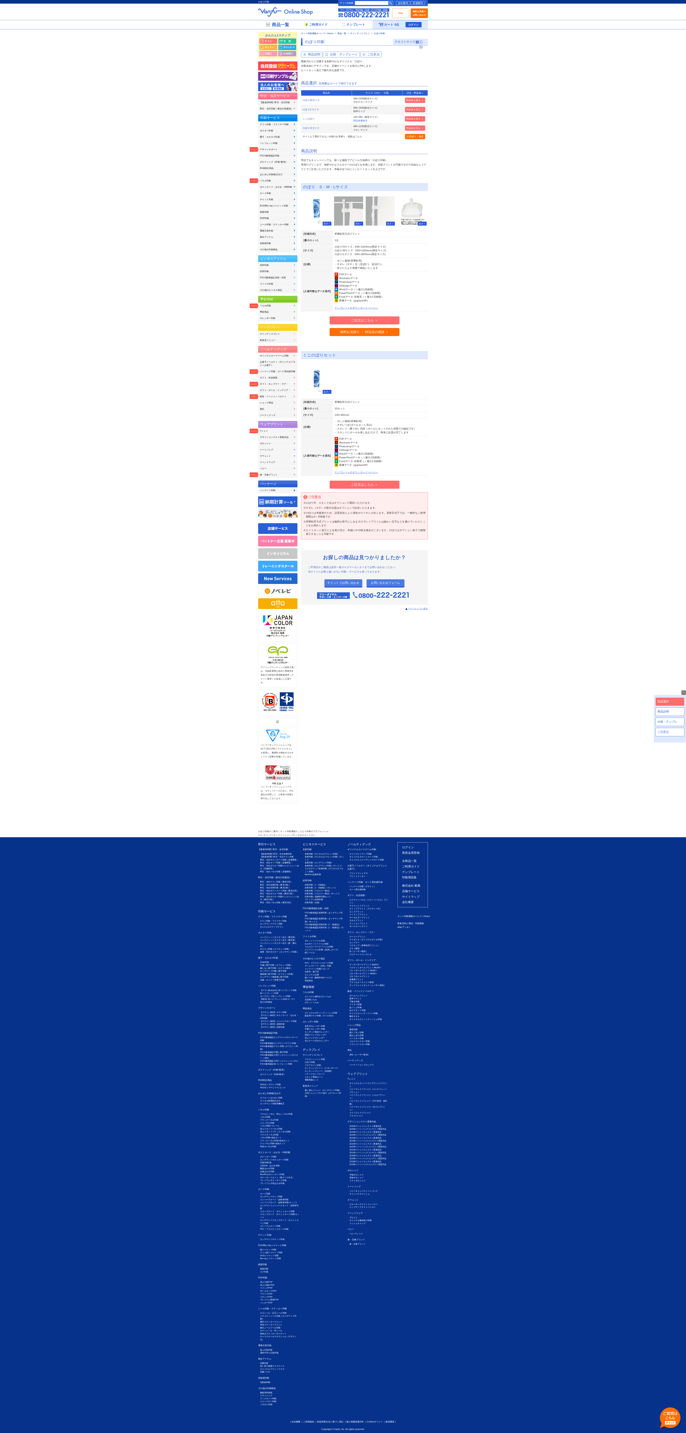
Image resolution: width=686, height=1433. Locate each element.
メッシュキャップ (357, 1223)
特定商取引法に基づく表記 (330, 1421)
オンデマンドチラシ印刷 (271, 924)
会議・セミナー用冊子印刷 (272, 980)
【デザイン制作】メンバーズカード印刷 (278, 1021)
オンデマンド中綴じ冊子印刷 (273, 971)
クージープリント (357, 937)
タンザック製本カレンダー (317, 1032)
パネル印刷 (265, 180)
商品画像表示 (360, 120)
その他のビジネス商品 (271, 290)
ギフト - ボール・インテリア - (275, 390)
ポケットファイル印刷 (315, 941)
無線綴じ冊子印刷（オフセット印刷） (277, 974)
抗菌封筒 (264, 1363)
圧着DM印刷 (265, 1162)
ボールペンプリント (358, 996)
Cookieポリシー (375, 1421)
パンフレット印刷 (269, 143)
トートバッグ (266, 449)
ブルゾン (353, 1217)
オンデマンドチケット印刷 (272, 1239)
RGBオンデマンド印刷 (270, 1084)
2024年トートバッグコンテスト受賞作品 (367, 1135)
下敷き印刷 (354, 1001)
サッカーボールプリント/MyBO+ (364, 964)
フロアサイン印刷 (313, 1065)
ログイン (413, 24)
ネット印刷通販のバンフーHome (317, 33)
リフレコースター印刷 (359, 1044)
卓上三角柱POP (267, 1285)
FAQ (401, 13)
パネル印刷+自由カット (271, 1137)
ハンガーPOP (266, 1303)
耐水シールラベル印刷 (270, 1328)
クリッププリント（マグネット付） (365, 908)
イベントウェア (267, 462)
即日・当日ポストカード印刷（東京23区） (279, 891)
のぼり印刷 (310, 1062)
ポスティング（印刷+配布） (274, 162)
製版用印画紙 (266, 1393)
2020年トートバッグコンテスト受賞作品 (367, 1158)
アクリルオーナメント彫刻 (361, 982)
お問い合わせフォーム (385, 582)
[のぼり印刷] (316, 211)
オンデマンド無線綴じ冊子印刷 (274, 977)
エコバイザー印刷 (268, 1401)
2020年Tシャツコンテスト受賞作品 (365, 1156)
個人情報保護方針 (355, 1421)
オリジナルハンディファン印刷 (363, 1013)
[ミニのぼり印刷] (316, 379)
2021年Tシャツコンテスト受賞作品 (365, 1150)
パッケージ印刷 (267, 490)
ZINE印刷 (264, 962)
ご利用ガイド (411, 866)
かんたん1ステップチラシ (272, 927)
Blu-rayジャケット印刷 (270, 1258)
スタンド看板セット (314, 1077)
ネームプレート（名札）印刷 (318, 966)
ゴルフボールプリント (359, 976)
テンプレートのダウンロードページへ (356, 308)
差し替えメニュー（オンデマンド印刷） (323, 1090)
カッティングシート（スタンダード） (322, 1068)
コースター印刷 (356, 1038)
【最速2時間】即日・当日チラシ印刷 (277, 857)
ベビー (263, 468)
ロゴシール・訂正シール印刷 (273, 1313)
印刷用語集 (409, 877)
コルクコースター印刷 (359, 1041)
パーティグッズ (267, 415)
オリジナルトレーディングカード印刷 (366, 860)
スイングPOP (266, 1288)
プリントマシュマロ (358, 873)
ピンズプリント (356, 912)
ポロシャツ (265, 443)
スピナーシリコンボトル (360, 954)
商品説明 (314, 54)
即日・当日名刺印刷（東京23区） (275, 885)
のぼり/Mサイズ (311, 100)
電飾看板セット (312, 1080)
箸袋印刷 (353, 1029)
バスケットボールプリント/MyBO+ (365, 967)
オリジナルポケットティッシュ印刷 (321, 1013)
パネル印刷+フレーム (269, 1126)
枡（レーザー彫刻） (358, 951)
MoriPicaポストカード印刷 (272, 1174)
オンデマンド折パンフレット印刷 (275, 996)
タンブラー (354, 942)
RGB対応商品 (267, 168)
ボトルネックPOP (268, 1291)
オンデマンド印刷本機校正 (272, 1104)
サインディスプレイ (360, 33)
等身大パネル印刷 (268, 1146)
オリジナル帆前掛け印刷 (360, 1220)
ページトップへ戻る (418, 608)
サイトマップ (411, 896)
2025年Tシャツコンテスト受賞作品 (365, 1126)
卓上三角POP (266, 1282)
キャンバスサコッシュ (359, 1194)
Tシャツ (264, 431)
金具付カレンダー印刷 (315, 1026)
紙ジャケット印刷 (268, 1250)
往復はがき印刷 (267, 1171)
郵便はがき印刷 (267, 1168)
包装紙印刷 (265, 243)
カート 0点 (391, 24)
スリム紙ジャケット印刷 (271, 1252)
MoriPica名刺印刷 (313, 874)
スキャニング (266, 1395)
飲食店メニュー (267, 340)
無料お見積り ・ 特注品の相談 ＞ (364, 332)
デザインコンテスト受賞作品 (274, 437)
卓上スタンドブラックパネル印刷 (275, 1132)
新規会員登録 (411, 852)
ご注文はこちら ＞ (364, 320)
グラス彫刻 (354, 948)
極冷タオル (354, 1016)
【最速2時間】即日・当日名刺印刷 (276, 854)
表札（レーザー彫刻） (359, 1055)
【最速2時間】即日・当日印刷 (275, 102)
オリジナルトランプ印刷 (360, 854)
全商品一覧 (409, 860)
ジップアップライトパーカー (362, 1207)
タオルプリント (356, 920)
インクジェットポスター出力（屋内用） (278, 937)
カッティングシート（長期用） (319, 1071)
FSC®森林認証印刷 (269, 155)
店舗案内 (418, 3)
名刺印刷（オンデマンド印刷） (319, 863)
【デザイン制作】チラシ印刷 (273, 1012)
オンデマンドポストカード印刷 (274, 1160)
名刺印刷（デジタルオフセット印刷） (322, 854)
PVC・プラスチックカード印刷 (274, 1229)
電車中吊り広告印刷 (269, 1353)
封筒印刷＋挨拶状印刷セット (318, 897)
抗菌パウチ (265, 1372)
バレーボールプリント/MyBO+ (363, 970)
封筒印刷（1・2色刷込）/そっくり (320, 888)
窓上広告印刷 (266, 1350)
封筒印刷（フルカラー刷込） (318, 891)
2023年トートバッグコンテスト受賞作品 (367, 1141)
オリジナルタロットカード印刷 (363, 857)
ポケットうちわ (312, 1002)
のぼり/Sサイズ (311, 128)
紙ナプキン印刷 (356, 1032)
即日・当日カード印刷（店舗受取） (276, 863)
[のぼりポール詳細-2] (380, 211)
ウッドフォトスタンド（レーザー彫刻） (367, 985)
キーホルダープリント (359, 917)
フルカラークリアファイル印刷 (319, 947)
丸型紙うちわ (311, 999)
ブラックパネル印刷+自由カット (275, 1141)
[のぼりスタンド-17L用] (412, 211)
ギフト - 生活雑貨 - (269, 377)
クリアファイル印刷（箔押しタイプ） (322, 950)
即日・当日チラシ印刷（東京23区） (276, 882)
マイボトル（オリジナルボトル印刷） (366, 939)
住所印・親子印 (312, 972)
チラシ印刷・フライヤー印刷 (274, 124)
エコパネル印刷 (267, 1123)
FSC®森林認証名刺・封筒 (273, 277)
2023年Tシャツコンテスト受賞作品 (365, 1138)
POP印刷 (264, 218)
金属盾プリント (356, 979)
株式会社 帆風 (411, 885)
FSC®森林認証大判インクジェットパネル (279, 1061)
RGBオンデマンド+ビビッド (273, 1087)
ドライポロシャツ (357, 1181)
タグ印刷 (264, 1272)
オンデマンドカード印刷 (271, 1196)
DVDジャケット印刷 (269, 1255)
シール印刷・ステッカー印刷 (274, 224)
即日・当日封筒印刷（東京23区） (275, 888)
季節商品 (264, 312)
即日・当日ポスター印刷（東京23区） (277, 893)
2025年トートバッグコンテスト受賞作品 (367, 1129)
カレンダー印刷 (267, 318)
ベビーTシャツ (356, 1234)
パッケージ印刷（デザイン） (362, 886)
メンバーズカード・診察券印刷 (274, 1199)
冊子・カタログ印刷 (270, 137)
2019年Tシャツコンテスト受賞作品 (365, 1161)
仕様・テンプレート (344, 54)
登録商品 (309, 981)
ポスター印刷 (266, 130)
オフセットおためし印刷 (271, 1098)
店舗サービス (411, 891)
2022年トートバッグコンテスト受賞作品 (367, 1147)
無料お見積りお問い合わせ (419, 13)
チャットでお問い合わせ (343, 582)
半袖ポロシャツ (356, 1175)
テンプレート (411, 872)
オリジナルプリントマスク (272, 1369)
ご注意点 (373, 54)
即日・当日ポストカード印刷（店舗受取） (279, 860)
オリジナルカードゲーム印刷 (274, 355)
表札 (262, 409)
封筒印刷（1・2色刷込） (316, 885)
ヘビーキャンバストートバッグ (363, 1191)
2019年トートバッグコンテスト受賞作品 (367, 1164)
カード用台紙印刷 (357, 889)
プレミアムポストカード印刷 (273, 1180)
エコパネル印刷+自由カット (272, 1143)
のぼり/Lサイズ (311, 109)
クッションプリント (358, 923)
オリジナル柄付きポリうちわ (318, 996)
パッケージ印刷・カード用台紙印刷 (277, 371)
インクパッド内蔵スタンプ (317, 969)
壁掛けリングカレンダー (316, 1035)
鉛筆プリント (355, 998)
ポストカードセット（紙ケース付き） (277, 1177)
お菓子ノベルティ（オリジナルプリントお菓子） (277, 363)
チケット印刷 (266, 199)
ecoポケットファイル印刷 (316, 944)
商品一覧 (341, 33)
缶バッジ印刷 (355, 1007)
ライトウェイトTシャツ (360, 1113)
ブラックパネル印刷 (269, 1120)
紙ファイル (310, 952)
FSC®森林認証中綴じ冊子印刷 (274, 1052)
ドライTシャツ (356, 1116)
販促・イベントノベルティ (273, 396)
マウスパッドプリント (359, 906)
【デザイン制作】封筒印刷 (272, 1027)
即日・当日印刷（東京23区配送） (276, 108)
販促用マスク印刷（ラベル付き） (320, 1016)
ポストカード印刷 (268, 1157)
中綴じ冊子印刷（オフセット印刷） (276, 965)
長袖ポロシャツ (356, 1178)
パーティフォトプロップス (361, 1065)
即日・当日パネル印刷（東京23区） (276, 902)
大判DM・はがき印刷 (269, 1166)
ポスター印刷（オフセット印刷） (275, 949)
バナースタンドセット (315, 1074)
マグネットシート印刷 (315, 1059)
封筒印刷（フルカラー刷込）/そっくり (322, 893)
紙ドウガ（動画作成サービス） (319, 977)
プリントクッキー (357, 876)
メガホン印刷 (266, 1404)
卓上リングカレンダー (315, 1038)
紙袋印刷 (264, 212)
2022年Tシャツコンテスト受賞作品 (365, 1144)
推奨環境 (390, 1421)
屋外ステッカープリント (271, 1322)
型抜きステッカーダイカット (273, 1334)
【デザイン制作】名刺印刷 (272, 1024)
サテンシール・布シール (271, 1331)
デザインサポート (269, 149)
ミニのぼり (309, 118)
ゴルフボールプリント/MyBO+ (363, 973)
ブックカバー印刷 (268, 1398)
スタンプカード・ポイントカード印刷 (277, 1211)
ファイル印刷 (266, 284)
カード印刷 (265, 193)
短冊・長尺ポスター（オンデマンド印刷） (279, 952)
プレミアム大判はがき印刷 (272, 1183)
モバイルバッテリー (358, 926)
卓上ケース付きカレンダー (317, 1041)
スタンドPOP (266, 1297)
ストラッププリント (358, 914)
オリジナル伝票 (312, 975)
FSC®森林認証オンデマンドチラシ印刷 (278, 1043)
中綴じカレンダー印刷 (315, 1029)
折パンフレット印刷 (269, 993)
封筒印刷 (264, 271)
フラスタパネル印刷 (269, 1135)
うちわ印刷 (265, 305)
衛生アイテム (266, 237)
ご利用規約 (308, 1421)
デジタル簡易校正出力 (270, 1101)
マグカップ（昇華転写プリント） (364, 945)
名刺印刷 (264, 265)
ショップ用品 (266, 402)
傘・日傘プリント (269, 474)
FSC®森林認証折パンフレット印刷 (276, 1064)
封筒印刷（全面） (313, 902)
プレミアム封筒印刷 (314, 899)
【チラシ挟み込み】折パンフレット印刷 (278, 990)
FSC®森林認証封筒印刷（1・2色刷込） (323, 924)
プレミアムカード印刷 (270, 1226)
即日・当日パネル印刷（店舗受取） (276, 871)
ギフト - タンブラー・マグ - (273, 384)
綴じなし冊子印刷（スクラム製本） (276, 968)
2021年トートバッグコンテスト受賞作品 (367, 1152)
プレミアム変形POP (269, 1300)
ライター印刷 (355, 1004)
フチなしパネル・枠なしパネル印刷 (276, 1114)
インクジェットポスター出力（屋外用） (278, 940)
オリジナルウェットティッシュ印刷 (365, 1019)
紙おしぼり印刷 (356, 1035)
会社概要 (408, 902)
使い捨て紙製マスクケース (272, 1366)
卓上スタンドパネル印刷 (271, 1129)
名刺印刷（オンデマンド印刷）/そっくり (323, 866)
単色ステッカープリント (271, 1325)
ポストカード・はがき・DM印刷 (276, 187)
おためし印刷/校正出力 (271, 174)
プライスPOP (266, 1294)
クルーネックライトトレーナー (363, 1204)
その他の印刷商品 (269, 249)
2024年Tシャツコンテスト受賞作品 (365, 1132)
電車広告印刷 (266, 231)
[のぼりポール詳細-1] (348, 211)
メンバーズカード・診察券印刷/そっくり (278, 1202)
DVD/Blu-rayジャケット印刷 (274, 205)
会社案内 (403, 3)
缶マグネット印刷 (357, 1010)
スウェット (265, 456)
